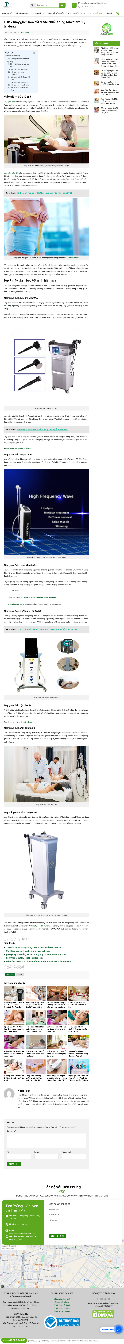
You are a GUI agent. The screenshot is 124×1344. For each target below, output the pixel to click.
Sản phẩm (37, 13)
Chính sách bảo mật (62, 1299)
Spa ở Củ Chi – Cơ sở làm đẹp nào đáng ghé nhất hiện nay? (110, 92)
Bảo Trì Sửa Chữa (56, 13)
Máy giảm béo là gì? (13, 56)
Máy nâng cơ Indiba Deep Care (19, 89)
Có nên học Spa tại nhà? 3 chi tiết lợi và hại (110, 83)
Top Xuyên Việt (73, 258)
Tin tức (20, 974)
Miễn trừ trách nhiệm (62, 1311)
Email (36, 1152)
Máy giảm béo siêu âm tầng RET (19, 65)
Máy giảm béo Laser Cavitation (17, 73)
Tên (8, 1152)
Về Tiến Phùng (22, 13)
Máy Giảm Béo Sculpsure (23, 722)
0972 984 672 (23, 1224)
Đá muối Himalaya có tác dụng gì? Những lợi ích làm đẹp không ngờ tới (38, 961)
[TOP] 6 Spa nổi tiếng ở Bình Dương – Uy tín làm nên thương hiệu (36, 954)
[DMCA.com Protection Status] (103, 1314)
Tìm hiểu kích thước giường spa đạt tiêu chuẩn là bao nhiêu (33, 947)
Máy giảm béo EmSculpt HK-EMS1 (20, 78)
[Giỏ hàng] (117, 13)
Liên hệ (109, 13)
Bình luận (11, 1131)
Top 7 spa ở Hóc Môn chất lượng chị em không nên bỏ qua (109, 101)
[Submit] (62, 5)
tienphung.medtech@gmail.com (22, 1233)
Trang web (66, 1152)
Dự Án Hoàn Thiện (76, 13)
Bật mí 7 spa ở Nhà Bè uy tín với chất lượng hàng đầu (109, 110)
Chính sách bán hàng (62, 1308)
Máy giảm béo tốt (11, 173)
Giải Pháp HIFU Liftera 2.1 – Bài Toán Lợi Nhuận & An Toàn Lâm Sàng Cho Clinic (109, 51)
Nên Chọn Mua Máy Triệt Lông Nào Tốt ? (24, 958)
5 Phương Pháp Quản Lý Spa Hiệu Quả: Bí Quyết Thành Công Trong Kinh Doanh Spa (110, 62)
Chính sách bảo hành (62, 1305)
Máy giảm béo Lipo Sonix (19, 82)
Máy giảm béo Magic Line (19, 69)
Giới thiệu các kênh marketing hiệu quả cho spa (28, 951)
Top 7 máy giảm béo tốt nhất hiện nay (18, 60)
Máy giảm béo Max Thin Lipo (21, 85)
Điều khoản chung (62, 1302)
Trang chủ (7, 13)
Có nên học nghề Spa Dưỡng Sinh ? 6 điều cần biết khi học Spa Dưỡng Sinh (109, 74)
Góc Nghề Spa (95, 13)
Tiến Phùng (28, 32)
